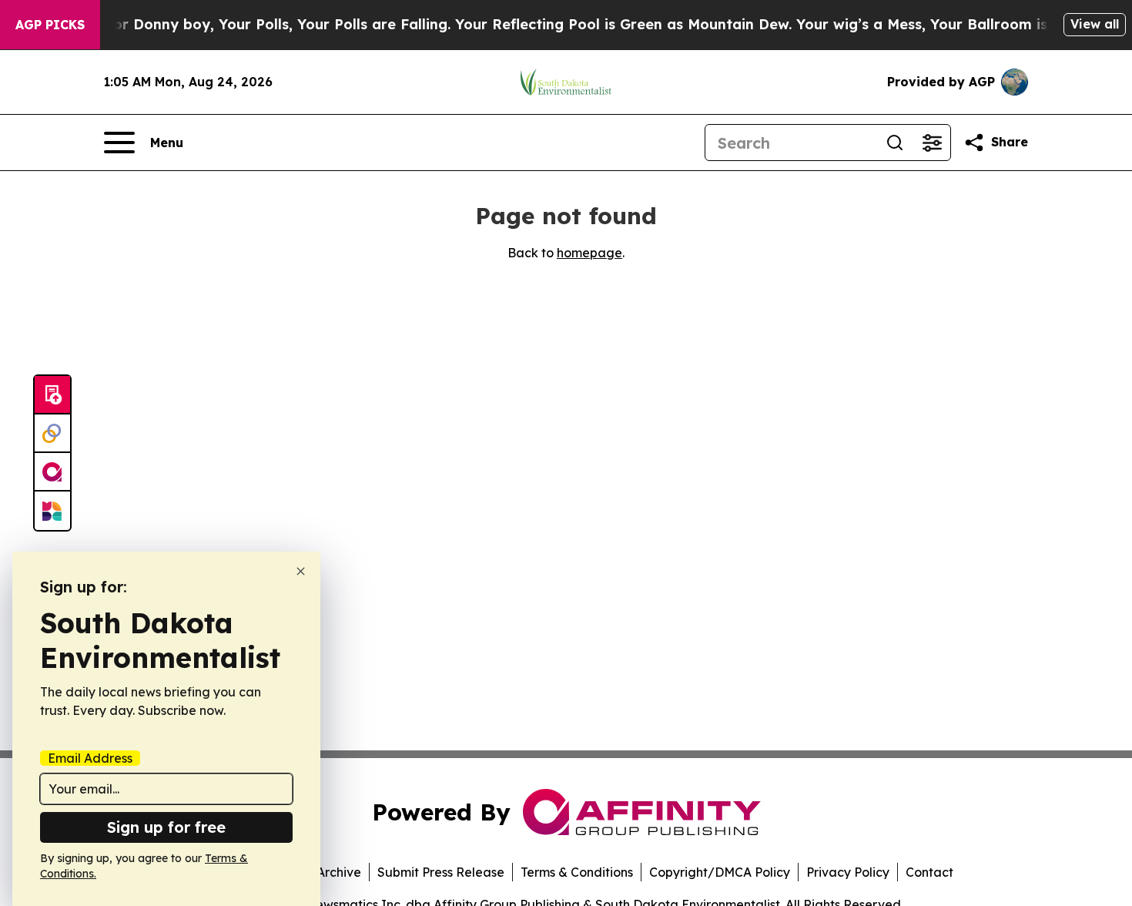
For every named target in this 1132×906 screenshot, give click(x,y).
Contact (929, 872)
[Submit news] (52, 395)
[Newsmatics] (52, 511)
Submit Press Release (440, 872)
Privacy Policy (847, 872)
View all (1094, 24)
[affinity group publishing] (52, 472)
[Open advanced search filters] (931, 142)
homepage (589, 252)
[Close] (300, 571)
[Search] (894, 142)
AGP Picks (50, 24)
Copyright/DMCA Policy (719, 872)
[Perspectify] (52, 433)
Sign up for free (166, 827)
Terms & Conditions (577, 872)
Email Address (90, 758)
